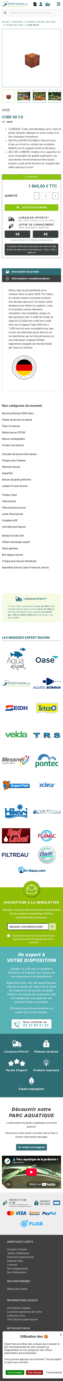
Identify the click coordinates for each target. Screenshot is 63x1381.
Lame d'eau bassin (12, 514)
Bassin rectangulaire (13, 438)
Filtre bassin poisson (14, 507)
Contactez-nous (16, 1315)
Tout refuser (34, 1372)
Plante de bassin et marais (17, 419)
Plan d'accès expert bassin (22, 1319)
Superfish (7, 473)
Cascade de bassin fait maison (19, 454)
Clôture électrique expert (16, 542)
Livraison (12, 1264)
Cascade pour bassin (14, 526)
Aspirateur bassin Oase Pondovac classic (25, 567)
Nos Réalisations (16, 1272)
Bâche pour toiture (17, 1288)
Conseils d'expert (17, 1249)
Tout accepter (15, 1372)
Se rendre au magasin (31, 1147)
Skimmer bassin (11, 466)
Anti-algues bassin (12, 554)
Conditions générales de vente (24, 1311)
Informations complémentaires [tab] (31, 278)
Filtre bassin (9, 501)
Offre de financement (36, 226)
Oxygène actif (10, 520)
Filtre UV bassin (11, 426)
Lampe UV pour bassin (14, 486)
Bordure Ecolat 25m (13, 535)
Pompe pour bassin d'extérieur (19, 561)
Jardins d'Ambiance (18, 1253)
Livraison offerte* (36, 219)
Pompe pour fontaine (14, 460)
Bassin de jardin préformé (16, 479)
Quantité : (12, 195)
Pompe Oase (9, 494)
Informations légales (19, 1308)
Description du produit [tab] (25, 271)
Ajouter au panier (34, 207)
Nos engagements (17, 1268)
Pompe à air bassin (13, 445)
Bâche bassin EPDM (13, 432)
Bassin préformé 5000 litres (18, 413)
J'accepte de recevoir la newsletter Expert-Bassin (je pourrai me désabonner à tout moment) (33, 939)
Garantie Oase (15, 1260)
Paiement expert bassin (20, 1257)
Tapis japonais (10, 548)
